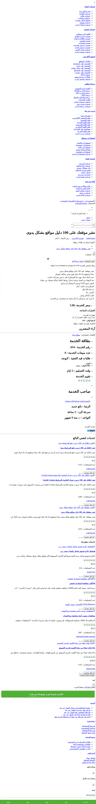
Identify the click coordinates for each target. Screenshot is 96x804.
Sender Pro (91, 572)
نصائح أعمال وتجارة (82, 20)
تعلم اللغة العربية (83, 131)
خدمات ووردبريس (83, 104)
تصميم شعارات (84, 43)
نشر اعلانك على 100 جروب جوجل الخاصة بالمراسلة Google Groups (69, 480)
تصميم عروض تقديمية (82, 45)
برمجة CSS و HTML (82, 91)
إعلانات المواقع (84, 61)
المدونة (92, 703)
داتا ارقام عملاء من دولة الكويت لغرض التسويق (77, 648)
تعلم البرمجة (85, 116)
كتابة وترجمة (90, 182)
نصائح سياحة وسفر (83, 150)
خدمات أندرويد (84, 164)
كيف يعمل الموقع (88, 733)
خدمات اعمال (89, 7)
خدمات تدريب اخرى (82, 134)
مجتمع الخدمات (90, 737)
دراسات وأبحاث (84, 18)
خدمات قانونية (84, 14)
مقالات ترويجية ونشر (82, 77)
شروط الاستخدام (88, 726)
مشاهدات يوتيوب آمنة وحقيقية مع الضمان (79, 616)
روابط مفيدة (91, 721)
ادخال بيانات (85, 172)
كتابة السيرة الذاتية (83, 188)
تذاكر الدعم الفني (88, 762)
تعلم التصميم (85, 120)
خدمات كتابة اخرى (83, 195)
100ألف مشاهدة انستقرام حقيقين (82, 583)
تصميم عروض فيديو (82, 47)
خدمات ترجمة (85, 193)
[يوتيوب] (89, 795)
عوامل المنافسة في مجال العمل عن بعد (75, 708)
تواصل (67, 401)
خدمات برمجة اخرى (82, 106)
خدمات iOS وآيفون (83, 166)
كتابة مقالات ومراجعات (81, 186)
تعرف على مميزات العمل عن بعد (77, 710)
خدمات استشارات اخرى (81, 154)
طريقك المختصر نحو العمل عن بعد (77, 712)
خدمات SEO (85, 75)
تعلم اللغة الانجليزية (83, 127)
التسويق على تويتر (83, 66)
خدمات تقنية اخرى (83, 177)
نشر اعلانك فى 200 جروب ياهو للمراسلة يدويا (77, 448)
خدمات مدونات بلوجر (82, 102)
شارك (92, 431)
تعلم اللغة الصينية (83, 122)
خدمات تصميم (89, 29)
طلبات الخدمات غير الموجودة (79, 742)
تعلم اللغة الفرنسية (83, 125)
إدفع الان (87, 687)
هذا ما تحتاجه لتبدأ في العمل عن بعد (76, 715)
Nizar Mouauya (89, 604)
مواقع (78, 335)
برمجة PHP (86, 95)
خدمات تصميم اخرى (82, 52)
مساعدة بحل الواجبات (82, 129)
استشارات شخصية (83, 152)
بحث (66, 802)
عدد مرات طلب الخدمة (86, 317)
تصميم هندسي (84, 41)
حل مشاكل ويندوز (83, 168)
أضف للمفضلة (89, 261)
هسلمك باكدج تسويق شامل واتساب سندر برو (78, 551)
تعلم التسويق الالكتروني (81, 118)
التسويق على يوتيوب (82, 72)
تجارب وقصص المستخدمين (79, 749)
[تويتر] (91, 795)
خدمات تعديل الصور (82, 50)
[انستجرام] (87, 795)
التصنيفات (85, 802)
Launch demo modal (87, 675)
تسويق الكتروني (89, 57)
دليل (73, 335)
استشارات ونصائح (88, 138)
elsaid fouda (90, 669)
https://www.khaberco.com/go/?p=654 (65, 266)
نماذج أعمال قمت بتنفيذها (80, 746)
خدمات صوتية (85, 23)
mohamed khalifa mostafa (85, 636)
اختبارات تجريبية (84, 175)
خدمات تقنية (90, 159)
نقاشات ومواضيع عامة (81, 744)
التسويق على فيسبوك (82, 70)
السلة (47, 802)
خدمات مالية (85, 16)
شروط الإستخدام (88, 730)
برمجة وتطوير (89, 84)
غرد (88, 431)
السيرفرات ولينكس (82, 170)
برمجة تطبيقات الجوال (81, 97)
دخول (88, 218)
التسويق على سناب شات (80, 68)
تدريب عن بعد (90, 111)
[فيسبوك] (94, 795)
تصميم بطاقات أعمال (82, 39)
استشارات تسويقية (83, 145)
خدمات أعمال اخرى (82, 25)
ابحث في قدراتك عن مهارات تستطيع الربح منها (72, 717)
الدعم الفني (91, 753)
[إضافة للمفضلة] (82, 473)
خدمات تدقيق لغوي (83, 191)
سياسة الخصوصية (88, 728)
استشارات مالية (84, 147)
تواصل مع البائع (78, 261)
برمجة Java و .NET (83, 93)
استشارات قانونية (83, 143)
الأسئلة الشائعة (89, 760)
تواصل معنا (91, 758)
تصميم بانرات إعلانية (82, 36)
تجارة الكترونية (84, 11)
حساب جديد (85, 220)
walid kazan (90, 238)
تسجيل (8, 802)
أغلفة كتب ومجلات (83, 34)
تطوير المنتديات (84, 100)
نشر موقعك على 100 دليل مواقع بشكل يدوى (73, 249)
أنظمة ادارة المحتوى (82, 89)
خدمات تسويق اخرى (82, 79)
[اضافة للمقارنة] (80, 473)
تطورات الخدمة (89, 315)
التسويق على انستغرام (81, 64)
